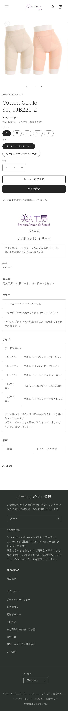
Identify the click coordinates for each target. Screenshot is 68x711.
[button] (6, 7)
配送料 (11, 122)
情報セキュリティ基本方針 (21, 644)
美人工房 (34, 230)
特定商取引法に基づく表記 (21, 629)
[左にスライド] (26, 86)
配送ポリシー (14, 614)
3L (49, 133)
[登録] (57, 518)
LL (37, 133)
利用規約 (11, 622)
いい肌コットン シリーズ (34, 238)
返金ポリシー (14, 607)
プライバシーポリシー (19, 599)
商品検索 (11, 578)
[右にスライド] (41, 86)
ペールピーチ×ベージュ (19, 146)
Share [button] (9, 466)
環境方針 (11, 637)
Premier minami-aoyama (21, 694)
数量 (4, 161)
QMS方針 (12, 651)
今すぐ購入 (34, 188)
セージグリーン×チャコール (21, 153)
